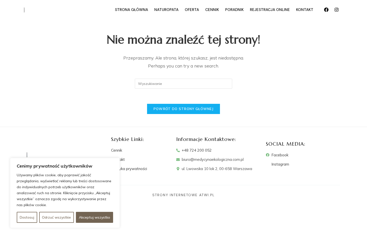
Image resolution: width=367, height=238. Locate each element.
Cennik (212, 9)
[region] (65, 193)
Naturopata (166, 9)
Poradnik (234, 9)
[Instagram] (336, 9)
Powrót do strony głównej (183, 109)
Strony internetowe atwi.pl (183, 195)
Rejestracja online (270, 9)
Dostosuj (27, 217)
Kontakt (304, 9)
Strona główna (131, 9)
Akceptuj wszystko (94, 217)
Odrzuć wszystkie (56, 217)
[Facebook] (326, 9)
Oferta (192, 9)
